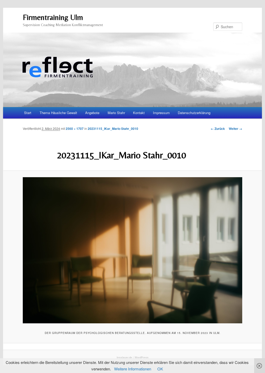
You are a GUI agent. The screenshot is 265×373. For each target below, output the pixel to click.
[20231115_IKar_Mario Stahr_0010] (132, 250)
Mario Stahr (116, 112)
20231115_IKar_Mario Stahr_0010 (113, 128)
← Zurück (218, 128)
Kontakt (139, 112)
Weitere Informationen (132, 368)
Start (27, 112)
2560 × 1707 (75, 128)
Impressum (161, 112)
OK (160, 368)
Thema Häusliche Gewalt (58, 112)
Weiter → (235, 128)
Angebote (92, 112)
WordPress (142, 357)
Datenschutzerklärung (194, 112)
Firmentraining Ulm (53, 17)
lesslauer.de (124, 357)
